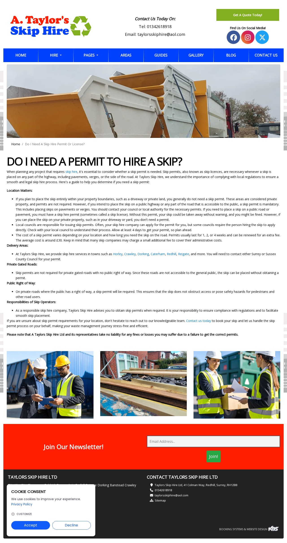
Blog (231, 55)
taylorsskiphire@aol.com (161, 34)
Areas (126, 55)
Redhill (171, 254)
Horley (117, 254)
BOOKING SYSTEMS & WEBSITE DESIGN (243, 529)
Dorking (143, 254)
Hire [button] (54, 55)
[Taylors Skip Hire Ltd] (51, 26)
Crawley (130, 254)
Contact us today (198, 321)
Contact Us (266, 55)
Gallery (196, 55)
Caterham (158, 254)
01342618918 (159, 26)
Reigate (183, 254)
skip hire (71, 171)
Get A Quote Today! (247, 15)
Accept (30, 525)
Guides (160, 55)
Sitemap (160, 500)
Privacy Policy (21, 504)
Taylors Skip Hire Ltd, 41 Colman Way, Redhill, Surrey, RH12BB (196, 485)
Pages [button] (90, 55)
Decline (71, 525)
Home (26, 55)
